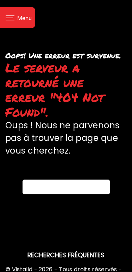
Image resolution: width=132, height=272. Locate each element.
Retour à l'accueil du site (68, 186)
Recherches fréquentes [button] (66, 255)
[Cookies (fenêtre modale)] (2, 268)
